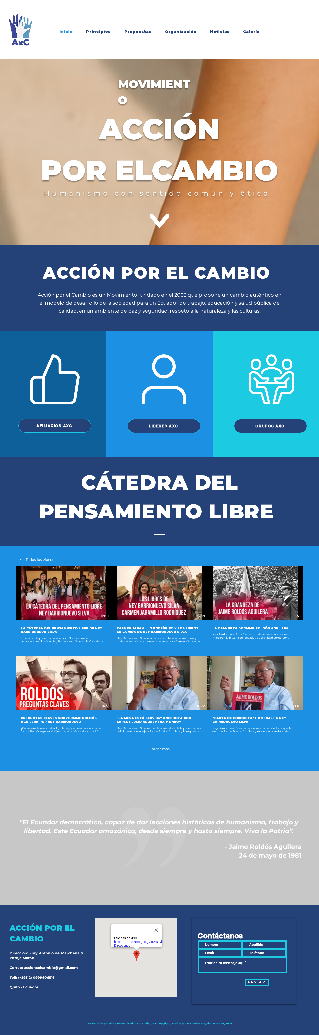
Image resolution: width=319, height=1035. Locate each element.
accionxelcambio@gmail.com (51, 967)
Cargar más (159, 749)
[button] (37, 560)
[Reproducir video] (64, 593)
